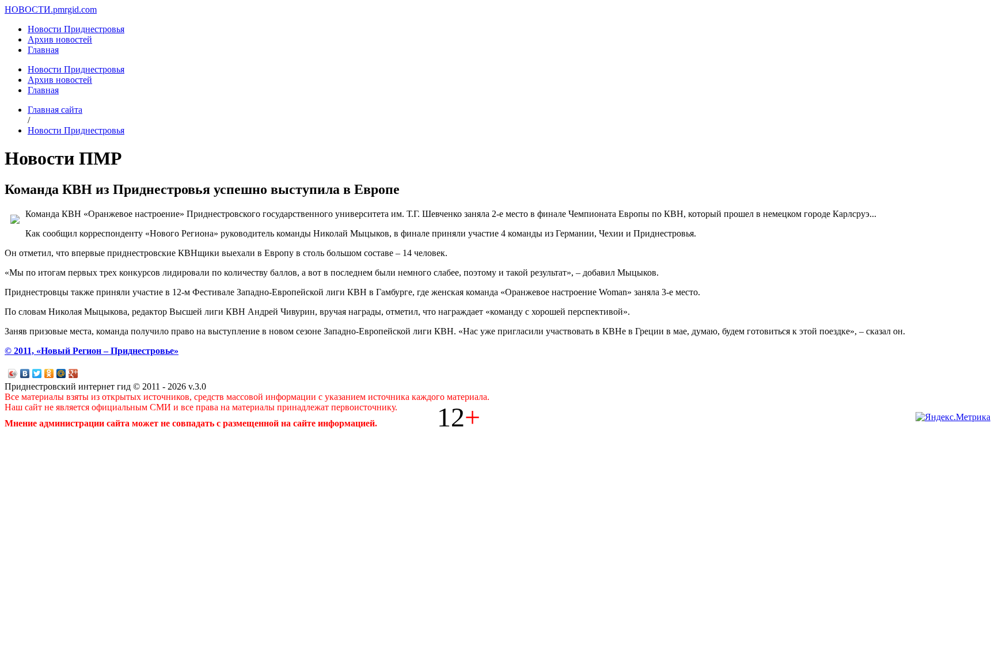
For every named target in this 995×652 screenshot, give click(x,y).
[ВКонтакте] (25, 373)
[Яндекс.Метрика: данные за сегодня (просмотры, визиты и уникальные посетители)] (953, 417)
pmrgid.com (75, 9)
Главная (43, 50)
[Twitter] (37, 373)
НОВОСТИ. (29, 9)
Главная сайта (55, 110)
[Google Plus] (73, 373)
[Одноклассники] (49, 373)
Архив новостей (60, 39)
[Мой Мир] (61, 373)
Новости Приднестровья (76, 29)
